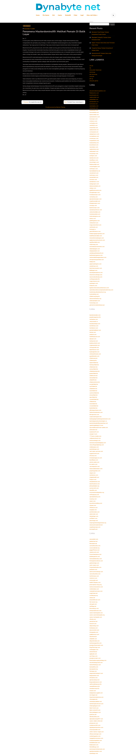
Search (91, 21)
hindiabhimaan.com (95, 742)
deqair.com (93, 473)
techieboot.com (94, 328)
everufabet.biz (93, 403)
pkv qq (91, 78)
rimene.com (93, 690)
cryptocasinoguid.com (96, 416)
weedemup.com (94, 266)
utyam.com (93, 501)
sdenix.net (92, 597)
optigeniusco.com (94, 134)
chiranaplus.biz (93, 699)
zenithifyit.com (94, 125)
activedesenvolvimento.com (97, 246)
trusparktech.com (94, 140)
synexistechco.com (95, 116)
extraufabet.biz (94, 377)
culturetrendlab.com (95, 212)
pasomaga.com (94, 520)
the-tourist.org (93, 602)
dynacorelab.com (94, 114)
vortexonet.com (94, 108)
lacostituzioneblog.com (96, 503)
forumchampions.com (95, 554)
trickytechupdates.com (96, 740)
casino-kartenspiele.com (96, 612)
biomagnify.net (93, 529)
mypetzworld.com (94, 453)
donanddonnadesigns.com (97, 238)
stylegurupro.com (94, 184)
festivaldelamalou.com (96, 558)
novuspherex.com (94, 136)
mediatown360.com (95, 725)
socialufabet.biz (94, 384)
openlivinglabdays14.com (96, 425)
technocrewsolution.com (96, 587)
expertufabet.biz (94, 362)
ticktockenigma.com (95, 216)
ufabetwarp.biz (93, 358)
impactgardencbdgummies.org (98, 522)
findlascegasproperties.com (97, 233)
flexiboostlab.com (94, 164)
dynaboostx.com (94, 158)
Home (38, 15)
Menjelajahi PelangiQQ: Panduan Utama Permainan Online (101, 38)
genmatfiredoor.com (95, 231)
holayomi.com (93, 285)
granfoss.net (93, 714)
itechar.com (93, 332)
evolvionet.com (94, 103)
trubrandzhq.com (94, 142)
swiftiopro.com (94, 168)
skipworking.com (94, 625)
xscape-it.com (93, 434)
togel (82, 15)
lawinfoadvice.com (95, 483)
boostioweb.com (94, 95)
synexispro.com (94, 283)
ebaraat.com (93, 338)
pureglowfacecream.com (96, 645)
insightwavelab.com (95, 201)
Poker (75, 15)
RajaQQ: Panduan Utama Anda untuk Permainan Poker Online (103, 44)
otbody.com (93, 619)
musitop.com (93, 499)
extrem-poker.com (94, 462)
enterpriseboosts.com (95, 610)
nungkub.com (93, 509)
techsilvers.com (94, 475)
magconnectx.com (95, 281)
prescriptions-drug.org (96, 584)
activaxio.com (93, 179)
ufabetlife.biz (93, 380)
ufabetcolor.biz (94, 375)
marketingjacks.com (95, 736)
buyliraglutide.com (94, 352)
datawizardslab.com (95, 186)
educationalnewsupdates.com (98, 91)
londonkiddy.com (94, 294)
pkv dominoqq (93, 74)
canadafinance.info (95, 686)
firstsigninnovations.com (96, 561)
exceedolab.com (94, 177)
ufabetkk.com (93, 638)
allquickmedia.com (95, 641)
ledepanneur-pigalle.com (96, 693)
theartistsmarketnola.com (96, 697)
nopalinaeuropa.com (95, 527)
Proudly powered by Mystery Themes (55, 107)
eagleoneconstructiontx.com (97, 240)
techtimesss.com (94, 576)
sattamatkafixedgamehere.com (98, 257)
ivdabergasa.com (94, 447)
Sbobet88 (68, 15)
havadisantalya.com (95, 323)
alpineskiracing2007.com (96, 719)
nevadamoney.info (94, 688)
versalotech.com (94, 173)
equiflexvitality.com (95, 242)
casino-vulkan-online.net (96, 721)
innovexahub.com (94, 112)
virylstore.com (93, 578)
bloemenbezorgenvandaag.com (98, 660)
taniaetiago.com (94, 516)
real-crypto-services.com (96, 451)
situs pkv (92, 76)
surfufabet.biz (93, 386)
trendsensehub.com (95, 214)
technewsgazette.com (96, 643)
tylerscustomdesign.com (96, 571)
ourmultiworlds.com (95, 545)
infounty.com (93, 455)
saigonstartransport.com (96, 673)
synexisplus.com (94, 106)
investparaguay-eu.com (96, 458)
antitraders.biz (93, 429)
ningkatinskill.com (94, 477)
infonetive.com (94, 677)
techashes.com (94, 319)
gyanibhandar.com (94, 356)
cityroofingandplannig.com (97, 445)
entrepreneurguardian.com (97, 259)
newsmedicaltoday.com (96, 277)
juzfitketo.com (93, 518)
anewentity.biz (93, 651)
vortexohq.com (94, 197)
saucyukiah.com (94, 539)
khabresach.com (94, 744)
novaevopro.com (94, 138)
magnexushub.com (95, 345)
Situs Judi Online (92, 15)
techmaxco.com (94, 175)
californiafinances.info (96, 684)
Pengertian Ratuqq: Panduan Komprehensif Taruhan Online (102, 49)
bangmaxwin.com (94, 675)
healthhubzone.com (95, 336)
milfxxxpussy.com (94, 494)
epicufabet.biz (93, 397)
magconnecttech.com (95, 225)
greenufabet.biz (94, 373)
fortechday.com (94, 303)
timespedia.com (94, 632)
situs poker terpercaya (95, 70)
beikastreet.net (93, 541)
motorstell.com (94, 580)
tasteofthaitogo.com (95, 664)
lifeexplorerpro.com (95, 203)
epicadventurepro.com (96, 199)
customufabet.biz (94, 393)
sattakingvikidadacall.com (96, 253)
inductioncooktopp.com (96, 274)
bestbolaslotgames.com (96, 255)
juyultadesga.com (94, 449)
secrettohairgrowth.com (96, 662)
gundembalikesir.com (95, 330)
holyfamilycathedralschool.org (98, 292)
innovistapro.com (94, 162)
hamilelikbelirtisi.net (95, 171)
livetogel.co (93, 229)
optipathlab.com (94, 99)
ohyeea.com (93, 505)
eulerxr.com (93, 218)
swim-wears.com (94, 565)
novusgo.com (93, 205)
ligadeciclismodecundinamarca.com (99, 287)
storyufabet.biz (94, 395)
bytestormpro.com (95, 207)
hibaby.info (92, 261)
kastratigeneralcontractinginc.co (98, 421)
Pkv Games (46, 15)
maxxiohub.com (94, 127)
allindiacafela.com (94, 716)
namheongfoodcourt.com (96, 703)
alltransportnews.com (95, 410)
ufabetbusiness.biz (95, 371)
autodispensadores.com (96, 272)
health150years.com (95, 582)
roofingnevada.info (95, 279)
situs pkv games (94, 80)
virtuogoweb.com (94, 347)
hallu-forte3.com (94, 708)
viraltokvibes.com (94, 589)
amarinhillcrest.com (95, 599)
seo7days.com (93, 656)
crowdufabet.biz (94, 406)
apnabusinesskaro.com (96, 751)
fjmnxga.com (93, 671)
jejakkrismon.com (94, 634)
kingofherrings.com (95, 647)
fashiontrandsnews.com (96, 412)
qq (90, 68)
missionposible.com (95, 729)
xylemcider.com (94, 514)
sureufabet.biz (93, 390)
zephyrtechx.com (94, 149)
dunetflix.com (93, 490)
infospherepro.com (95, 192)
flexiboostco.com (94, 93)
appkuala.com (93, 654)
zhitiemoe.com (94, 507)
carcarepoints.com (95, 466)
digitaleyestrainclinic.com (96, 727)
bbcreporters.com (94, 414)
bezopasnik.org (94, 669)
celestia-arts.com (94, 552)
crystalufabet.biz (94, 399)
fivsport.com (93, 479)
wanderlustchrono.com (96, 209)
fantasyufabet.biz (94, 364)
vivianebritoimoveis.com (96, 591)
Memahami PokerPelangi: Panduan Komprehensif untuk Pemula (100, 33)
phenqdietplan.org (94, 486)
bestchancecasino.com (96, 268)
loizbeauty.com (94, 628)
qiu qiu (91, 65)
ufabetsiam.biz (93, 367)
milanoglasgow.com (95, 705)
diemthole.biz (93, 636)
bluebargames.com (95, 556)
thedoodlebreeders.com (96, 468)
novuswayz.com (94, 153)
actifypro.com (93, 155)
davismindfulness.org (95, 298)
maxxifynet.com (94, 110)
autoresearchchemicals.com (97, 749)
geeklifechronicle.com (95, 190)
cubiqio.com (93, 188)
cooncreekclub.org (94, 548)
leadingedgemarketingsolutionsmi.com (100, 419)
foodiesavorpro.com (95, 194)
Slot (53, 15)
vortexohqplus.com (95, 166)
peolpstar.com (93, 569)
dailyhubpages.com (95, 248)
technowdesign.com (95, 440)
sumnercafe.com (94, 488)
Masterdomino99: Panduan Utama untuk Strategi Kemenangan (101, 54)
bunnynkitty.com (94, 667)
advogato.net (93, 604)
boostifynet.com (94, 145)
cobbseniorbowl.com (95, 438)
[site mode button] (113, 15)
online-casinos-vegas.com (97, 731)
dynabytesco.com (94, 181)
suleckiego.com (94, 753)
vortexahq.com (94, 123)
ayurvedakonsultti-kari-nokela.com (99, 427)
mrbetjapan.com (94, 649)
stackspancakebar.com (96, 701)
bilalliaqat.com (93, 270)
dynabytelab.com (94, 101)
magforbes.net (93, 593)
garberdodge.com (94, 563)
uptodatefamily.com (95, 496)
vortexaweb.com (94, 132)
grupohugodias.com (95, 470)
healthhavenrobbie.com (96, 235)
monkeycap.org (94, 595)
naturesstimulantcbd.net (96, 525)
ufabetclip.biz (93, 360)
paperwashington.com (95, 264)
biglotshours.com (94, 349)
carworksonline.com (95, 574)
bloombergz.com (94, 608)
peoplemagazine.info (95, 317)
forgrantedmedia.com (95, 567)
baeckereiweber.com (95, 315)
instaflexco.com (94, 160)
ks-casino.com (93, 464)
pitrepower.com (94, 723)
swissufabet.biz (94, 369)
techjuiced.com (94, 341)
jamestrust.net (93, 621)
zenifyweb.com (94, 227)
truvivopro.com (94, 119)
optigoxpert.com (94, 151)
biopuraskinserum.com (96, 682)
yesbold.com (93, 334)
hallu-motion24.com (95, 710)
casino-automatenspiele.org (97, 615)
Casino (60, 15)
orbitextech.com (94, 222)
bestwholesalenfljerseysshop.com (99, 423)
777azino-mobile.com (95, 436)
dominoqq (92, 72)
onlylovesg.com (94, 244)
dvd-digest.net (93, 695)
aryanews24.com (94, 432)
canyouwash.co (94, 321)
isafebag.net (93, 606)
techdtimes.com (94, 325)
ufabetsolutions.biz (95, 382)
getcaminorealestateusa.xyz (97, 305)
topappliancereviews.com (96, 738)
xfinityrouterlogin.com (95, 734)
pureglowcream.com (95, 658)
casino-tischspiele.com (96, 617)
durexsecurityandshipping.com (98, 442)
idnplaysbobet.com (95, 251)
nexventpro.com (94, 147)
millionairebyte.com (95, 300)
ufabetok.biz (93, 401)
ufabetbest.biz (93, 388)
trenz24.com (93, 623)
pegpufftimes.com (95, 550)
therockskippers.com (95, 712)
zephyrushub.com (94, 97)
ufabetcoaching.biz (95, 296)
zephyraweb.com (94, 129)
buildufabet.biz (93, 408)
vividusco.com (93, 121)
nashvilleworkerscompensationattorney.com (101, 290)
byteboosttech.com (95, 343)
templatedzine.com (95, 481)
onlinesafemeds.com (95, 354)
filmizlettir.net (93, 543)
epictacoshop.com (94, 680)
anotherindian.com (95, 512)
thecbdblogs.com (94, 747)
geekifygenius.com (95, 220)
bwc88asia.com (94, 460)
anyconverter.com (94, 630)
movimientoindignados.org (97, 492)
